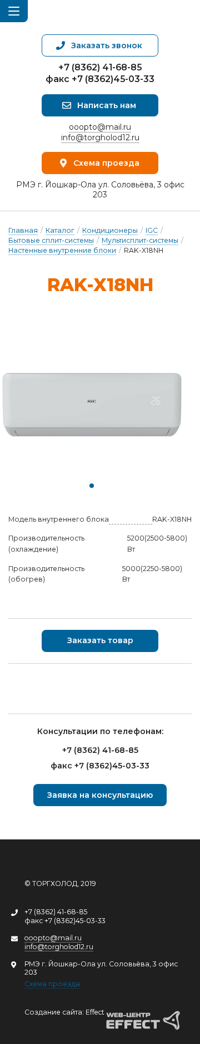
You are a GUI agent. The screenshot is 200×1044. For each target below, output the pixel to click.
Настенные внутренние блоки (62, 250)
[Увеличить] (91, 405)
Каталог (60, 230)
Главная (23, 230)
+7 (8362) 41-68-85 (100, 67)
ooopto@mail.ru (100, 127)
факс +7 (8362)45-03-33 (100, 79)
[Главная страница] (100, 17)
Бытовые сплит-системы (51, 240)
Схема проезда (52, 984)
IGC (152, 230)
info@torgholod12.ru (100, 137)
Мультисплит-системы (140, 240)
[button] (91, 485)
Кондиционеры (110, 230)
